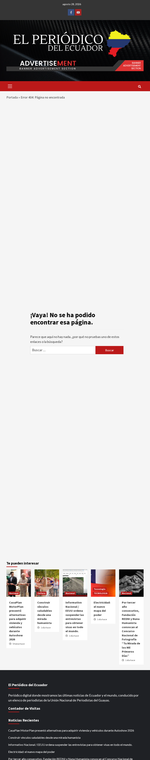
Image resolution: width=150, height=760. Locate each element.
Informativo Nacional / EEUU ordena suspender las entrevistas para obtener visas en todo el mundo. (70, 744)
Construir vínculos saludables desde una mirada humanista (44, 737)
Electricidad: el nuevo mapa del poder (31, 751)
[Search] (139, 86)
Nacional (13, 593)
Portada (12, 97)
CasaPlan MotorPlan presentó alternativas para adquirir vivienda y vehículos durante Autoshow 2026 (71, 730)
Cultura (41, 593)
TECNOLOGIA (100, 593)
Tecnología (99, 589)
